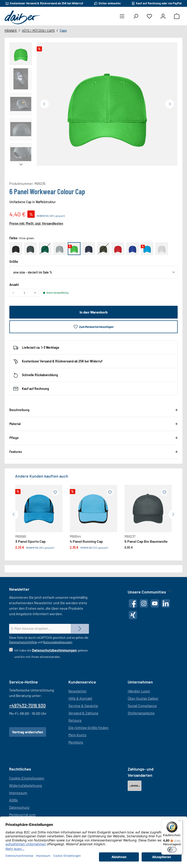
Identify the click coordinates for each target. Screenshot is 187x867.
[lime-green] (74, 248)
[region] (93, 105)
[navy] (88, 248)
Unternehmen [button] (140, 681)
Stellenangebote (141, 713)
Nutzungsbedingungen (57, 642)
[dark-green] (45, 248)
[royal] (132, 248)
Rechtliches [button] (20, 768)
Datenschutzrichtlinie (23, 642)
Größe (13, 261)
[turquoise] (147, 248)
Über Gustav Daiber (143, 698)
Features (15, 452)
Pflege (14, 438)
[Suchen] (135, 16)
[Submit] (80, 629)
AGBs (13, 800)
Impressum (18, 792)
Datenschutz (19, 807)
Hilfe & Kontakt (80, 698)
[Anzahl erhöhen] (35, 292)
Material (15, 424)
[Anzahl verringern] (13, 292)
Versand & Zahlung (83, 713)
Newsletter (77, 691)
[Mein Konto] (163, 16)
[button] (20, 53)
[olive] (103, 248)
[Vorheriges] (44, 104)
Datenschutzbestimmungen (54, 650)
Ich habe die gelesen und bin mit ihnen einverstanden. (51, 653)
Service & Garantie (83, 705)
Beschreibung (19, 410)
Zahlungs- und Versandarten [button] (140, 772)
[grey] (59, 248)
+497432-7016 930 (27, 705)
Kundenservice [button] (82, 681)
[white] (161, 248)
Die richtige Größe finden (88, 727)
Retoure (75, 720)
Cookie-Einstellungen (26, 778)
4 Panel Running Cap (86, 541)
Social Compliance (142, 705)
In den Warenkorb (94, 312)
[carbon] (30, 248)
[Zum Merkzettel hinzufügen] (55, 492)
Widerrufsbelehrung (25, 785)
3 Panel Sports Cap (30, 541)
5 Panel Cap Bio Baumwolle (146, 541)
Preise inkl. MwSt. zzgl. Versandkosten (36, 223)
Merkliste (75, 742)
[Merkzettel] (149, 16)
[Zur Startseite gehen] (22, 17)
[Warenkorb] (176, 16)
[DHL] (134, 786)
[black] (15, 248)
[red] (118, 248)
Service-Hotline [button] (23, 681)
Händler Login (139, 691)
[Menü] (122, 16)
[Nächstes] (169, 104)
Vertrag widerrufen (27, 732)
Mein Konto (77, 735)
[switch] (172, 849)
